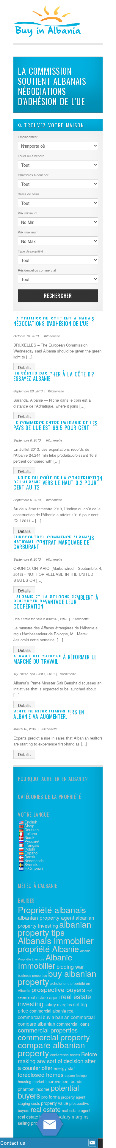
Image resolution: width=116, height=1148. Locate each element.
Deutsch (31, 829)
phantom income (33, 1089)
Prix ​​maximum (28, 232)
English (30, 822)
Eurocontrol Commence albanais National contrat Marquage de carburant (53, 542)
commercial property (54, 1036)
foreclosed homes (41, 1074)
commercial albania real (51, 1010)
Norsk (29, 837)
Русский (31, 841)
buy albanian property (57, 977)
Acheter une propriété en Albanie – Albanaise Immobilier (58, 30)
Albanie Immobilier (45, 961)
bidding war (70, 966)
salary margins (58, 1004)
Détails (24, 367)
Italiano (30, 833)
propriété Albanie (48, 948)
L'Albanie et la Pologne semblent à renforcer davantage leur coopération (55, 601)
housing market (31, 1081)
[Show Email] (92, 1143)
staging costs (29, 1103)
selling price (29, 1123)
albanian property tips (54, 928)
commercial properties (48, 1030)
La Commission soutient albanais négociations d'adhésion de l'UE (54, 321)
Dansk (29, 857)
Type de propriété (30, 251)
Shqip (29, 826)
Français (31, 845)
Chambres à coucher (33, 174)
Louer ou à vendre (31, 155)
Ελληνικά (33, 868)
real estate (46, 1109)
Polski (29, 849)
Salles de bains (29, 193)
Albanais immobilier (56, 940)
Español (31, 853)
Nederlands (34, 860)
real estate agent (44, 997)
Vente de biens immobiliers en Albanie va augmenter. (48, 714)
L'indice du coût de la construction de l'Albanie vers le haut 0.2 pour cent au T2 (57, 482)
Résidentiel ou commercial (37, 270)
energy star (64, 1068)
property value (54, 1103)
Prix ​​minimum (27, 212)
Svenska (32, 864)
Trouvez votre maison (53, 125)
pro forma (50, 1097)
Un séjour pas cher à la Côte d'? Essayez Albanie (53, 376)
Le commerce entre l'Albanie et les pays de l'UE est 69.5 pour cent (55, 425)
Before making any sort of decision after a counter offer (57, 1060)
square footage (76, 1075)
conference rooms (65, 1054)
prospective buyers (58, 989)
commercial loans (73, 1024)
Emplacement (27, 136)
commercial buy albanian (44, 1017)
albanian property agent (46, 917)
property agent (73, 1097)
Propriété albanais (52, 909)
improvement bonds (64, 1081)
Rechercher (58, 295)
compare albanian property (51, 1049)
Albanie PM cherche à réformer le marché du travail (54, 659)
